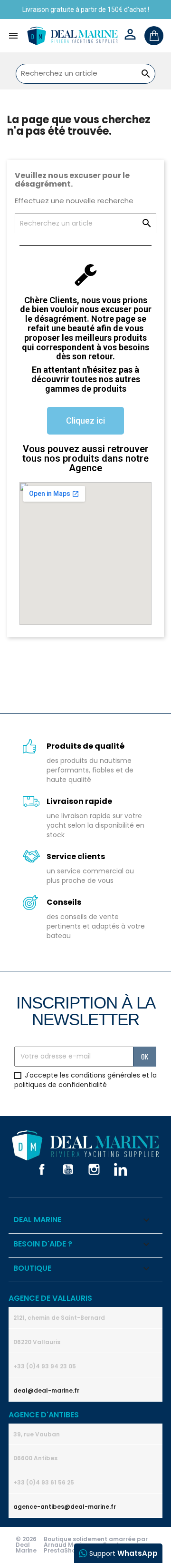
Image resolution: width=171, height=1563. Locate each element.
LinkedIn (120, 1169)
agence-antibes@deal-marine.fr (64, 1507)
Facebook (41, 1169)
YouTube (68, 1169)
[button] (85, 421)
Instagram (94, 1169)
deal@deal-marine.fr (46, 1390)
